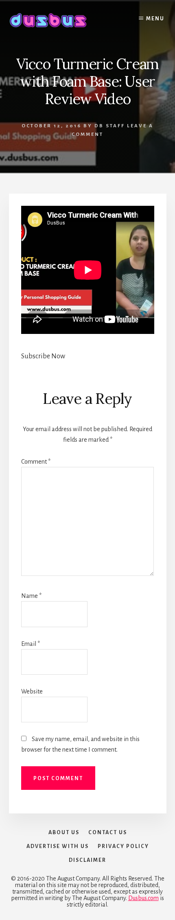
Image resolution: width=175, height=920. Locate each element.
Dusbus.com (143, 898)
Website (32, 691)
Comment (35, 461)
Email (30, 644)
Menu (155, 19)
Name (31, 596)
